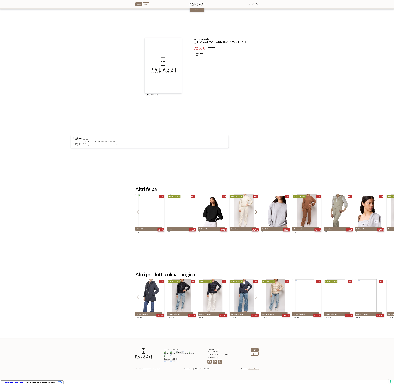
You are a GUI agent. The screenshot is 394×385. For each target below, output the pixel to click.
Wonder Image (253, 369)
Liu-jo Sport (329, 229)
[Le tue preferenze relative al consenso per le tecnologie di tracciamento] (390, 381)
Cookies (146, 369)
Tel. (214, 357)
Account (157, 369)
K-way (170, 229)
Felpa (138, 232)
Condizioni (139, 369)
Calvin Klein (140, 229)
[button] (256, 212)
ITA (254, 350)
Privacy (151, 369)
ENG (255, 354)
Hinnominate (298, 229)
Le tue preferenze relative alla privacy (41, 382)
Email (219, 354)
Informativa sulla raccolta (13, 382)
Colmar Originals (142, 314)
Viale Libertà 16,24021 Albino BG (213, 350)
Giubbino (139, 317)
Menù (197, 10)
